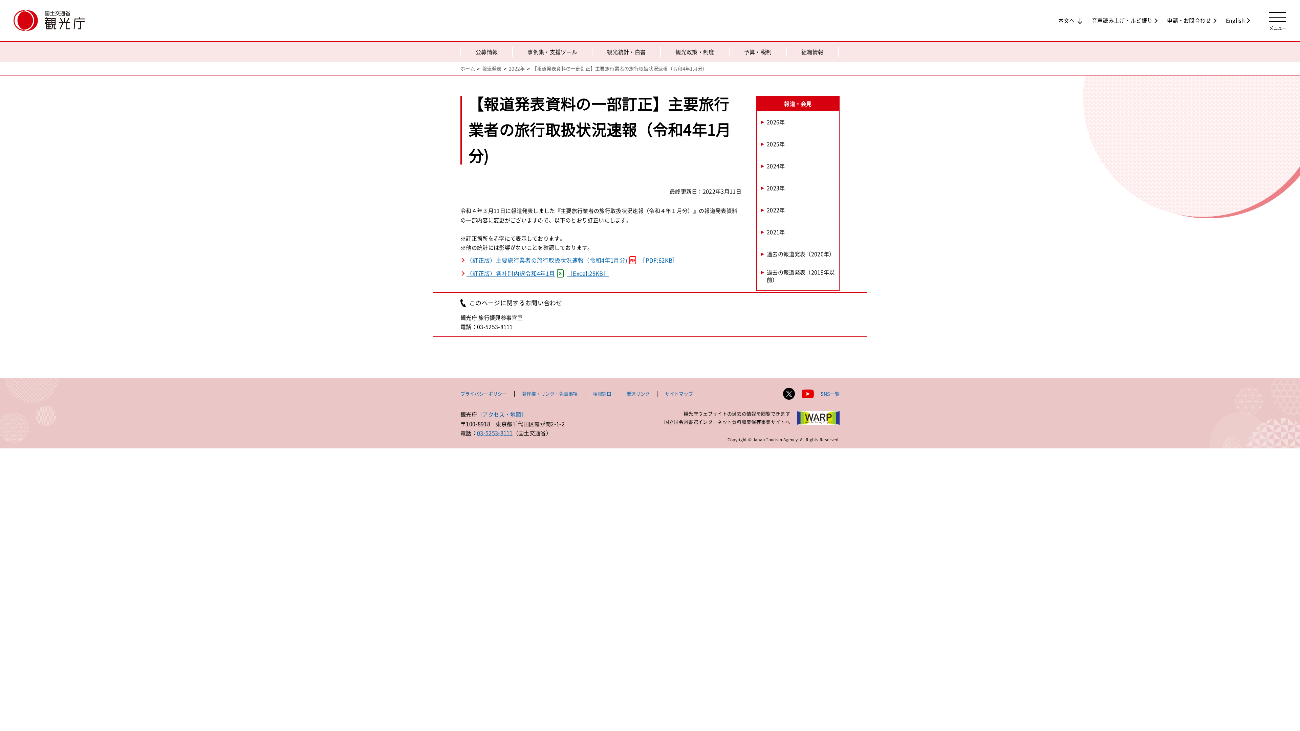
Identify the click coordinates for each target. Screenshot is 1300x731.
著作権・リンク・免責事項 (550, 393)
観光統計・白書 (626, 52)
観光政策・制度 (694, 52)
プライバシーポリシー (483, 393)
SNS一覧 (830, 393)
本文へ (1066, 20)
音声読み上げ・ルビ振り (1122, 20)
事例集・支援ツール (552, 52)
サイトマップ (679, 393)
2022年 (517, 68)
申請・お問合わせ (1189, 20)
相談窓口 (602, 393)
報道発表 (491, 68)
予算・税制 (758, 52)
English (1235, 20)
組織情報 (812, 52)
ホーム (467, 68)
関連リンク (638, 393)
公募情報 (487, 52)
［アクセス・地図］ (502, 414)
